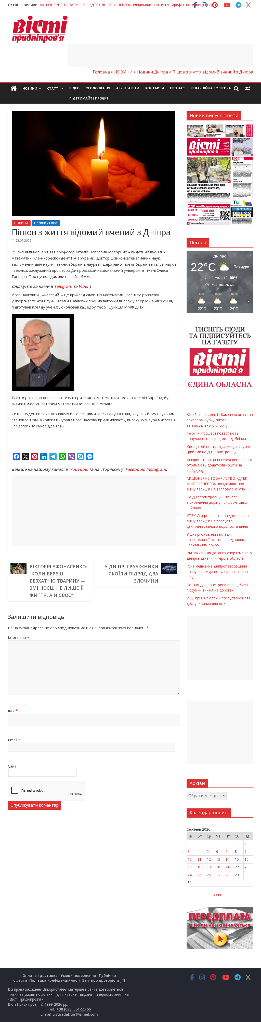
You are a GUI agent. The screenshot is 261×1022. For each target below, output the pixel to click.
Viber (84, 286)
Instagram (156, 469)
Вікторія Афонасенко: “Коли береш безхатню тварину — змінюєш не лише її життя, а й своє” (58, 580)
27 (218, 874)
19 (209, 867)
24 (190, 874)
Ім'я (13, 710)
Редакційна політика (211, 88)
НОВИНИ (21, 223)
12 (209, 859)
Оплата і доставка (40, 975)
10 (190, 859)
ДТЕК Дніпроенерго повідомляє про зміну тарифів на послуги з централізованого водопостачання (218, 521)
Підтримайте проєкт (89, 98)
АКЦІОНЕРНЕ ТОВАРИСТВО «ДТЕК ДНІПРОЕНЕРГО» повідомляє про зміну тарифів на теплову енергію (217, 483)
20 (218, 867)
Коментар (18, 637)
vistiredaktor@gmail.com (75, 1014)
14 (227, 859)
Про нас (177, 88)
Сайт (12, 766)
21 (227, 867)
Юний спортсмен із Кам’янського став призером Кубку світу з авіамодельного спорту (114, 4)
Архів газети (127, 88)
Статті (53, 88)
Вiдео (74, 88)
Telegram (63, 286)
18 (199, 867)
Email (14, 739)
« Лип (217, 894)
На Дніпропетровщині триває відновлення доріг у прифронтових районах (217, 502)
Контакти (154, 88)
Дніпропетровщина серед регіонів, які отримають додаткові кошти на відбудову (219, 465)
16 (246, 859)
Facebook (134, 469)
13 (218, 859)
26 (209, 874)
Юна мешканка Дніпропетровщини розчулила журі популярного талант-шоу (219, 571)
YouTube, (79, 469)
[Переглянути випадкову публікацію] (247, 88)
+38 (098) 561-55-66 (74, 1009)
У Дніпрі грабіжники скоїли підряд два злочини (131, 573)
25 (199, 874)
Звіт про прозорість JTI (103, 980)
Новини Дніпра (46, 223)
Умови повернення (78, 975)
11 (199, 859)
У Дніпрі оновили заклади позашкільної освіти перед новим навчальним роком (216, 539)
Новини (29, 88)
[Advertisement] (160, 55)
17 (190, 867)
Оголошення (98, 88)
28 (227, 874)
